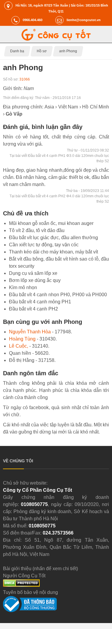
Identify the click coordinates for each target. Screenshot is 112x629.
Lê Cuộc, (18, 346)
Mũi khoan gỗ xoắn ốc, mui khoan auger (51, 223)
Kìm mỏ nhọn (23, 287)
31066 (24, 79)
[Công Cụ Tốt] (56, 39)
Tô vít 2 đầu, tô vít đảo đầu (37, 230)
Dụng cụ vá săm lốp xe (33, 273)
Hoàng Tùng (22, 338)
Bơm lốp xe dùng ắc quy (35, 280)
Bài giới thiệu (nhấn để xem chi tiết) (40, 568)
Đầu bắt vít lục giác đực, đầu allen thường (53, 237)
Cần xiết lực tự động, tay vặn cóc (44, 244)
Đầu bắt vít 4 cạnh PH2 (33, 308)
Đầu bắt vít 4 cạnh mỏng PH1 (40, 301)
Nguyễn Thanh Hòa (30, 331)
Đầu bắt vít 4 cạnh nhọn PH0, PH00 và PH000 (58, 294)
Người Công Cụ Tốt (24, 575)
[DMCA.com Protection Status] (21, 585)
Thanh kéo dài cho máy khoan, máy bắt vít (53, 251)
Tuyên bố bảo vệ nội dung (30, 592)
